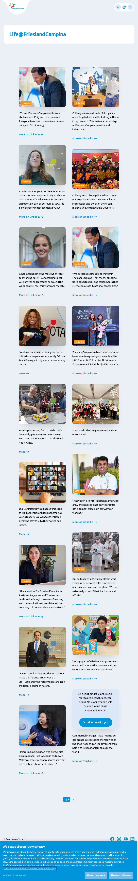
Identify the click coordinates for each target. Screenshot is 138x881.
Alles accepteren (96, 875)
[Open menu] (130, 7)
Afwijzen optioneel (121, 875)
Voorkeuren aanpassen (15, 875)
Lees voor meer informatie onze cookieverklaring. (30, 868)
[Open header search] (118, 7)
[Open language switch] (124, 7)
